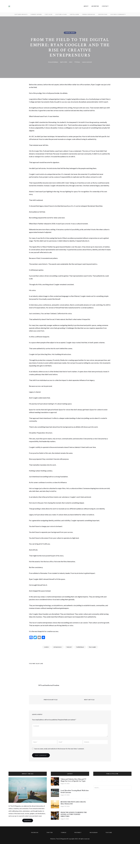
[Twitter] (9, 94)
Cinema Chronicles (88, 14)
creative (46, 647)
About (86, 6)
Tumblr (117, 6)
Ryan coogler (92, 647)
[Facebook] (9, 89)
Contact (105, 6)
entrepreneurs (57, 647)
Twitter (114, 6)
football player (80, 647)
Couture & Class (61, 14)
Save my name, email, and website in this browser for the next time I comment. (59, 749)
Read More (27, 820)
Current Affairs (36, 14)
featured (69, 647)
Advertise (95, 6)
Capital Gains (74, 14)
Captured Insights (20, 14)
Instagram (123, 6)
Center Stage (102, 14)
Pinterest (120, 6)
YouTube (127, 6)
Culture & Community (118, 14)
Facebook (111, 6)
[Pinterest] (9, 100)
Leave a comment (87, 62)
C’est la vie (48, 14)
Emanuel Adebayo (53, 62)
